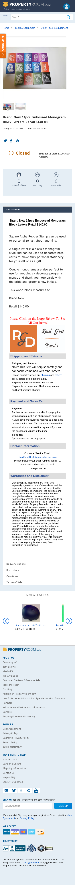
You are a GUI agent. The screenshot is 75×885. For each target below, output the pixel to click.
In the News (9, 666)
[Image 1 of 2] (37, 67)
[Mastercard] (23, 831)
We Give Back (10, 675)
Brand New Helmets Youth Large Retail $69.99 (37, 625)
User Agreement (12, 728)
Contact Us (9, 772)
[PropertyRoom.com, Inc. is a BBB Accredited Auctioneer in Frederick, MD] (14, 848)
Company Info (10, 662)
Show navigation (6, 16)
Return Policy (10, 742)
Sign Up (63, 805)
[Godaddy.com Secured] (45, 848)
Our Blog (7, 689)
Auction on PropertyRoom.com (19, 693)
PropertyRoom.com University (19, 716)
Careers (7, 711)
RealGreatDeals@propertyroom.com (38, 457)
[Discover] (40, 831)
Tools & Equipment (25, 27)
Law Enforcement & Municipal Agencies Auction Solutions (34, 698)
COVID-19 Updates (13, 781)
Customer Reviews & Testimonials (21, 680)
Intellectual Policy (12, 746)
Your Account (10, 759)
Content (3, 45)
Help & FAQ (9, 777)
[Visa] (15, 831)
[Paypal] (7, 831)
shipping (45, 375)
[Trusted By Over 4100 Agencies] (31, 848)
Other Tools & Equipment (54, 27)
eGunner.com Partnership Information (24, 707)
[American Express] (32, 831)
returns (58, 375)
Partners (7, 702)
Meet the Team (11, 684)
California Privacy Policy (16, 737)
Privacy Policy (10, 733)
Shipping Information (14, 768)
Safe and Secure (12, 763)
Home (6, 27)
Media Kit (8, 671)
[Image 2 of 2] (20, 106)
